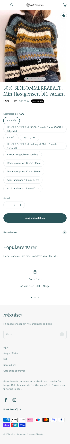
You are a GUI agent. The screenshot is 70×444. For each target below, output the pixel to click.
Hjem (6, 347)
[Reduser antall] (8, 204)
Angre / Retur (10, 353)
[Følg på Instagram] (14, 400)
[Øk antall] (20, 204)
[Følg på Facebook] (5, 400)
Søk (5, 358)
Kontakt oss (9, 364)
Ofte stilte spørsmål (14, 370)
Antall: (6, 198)
